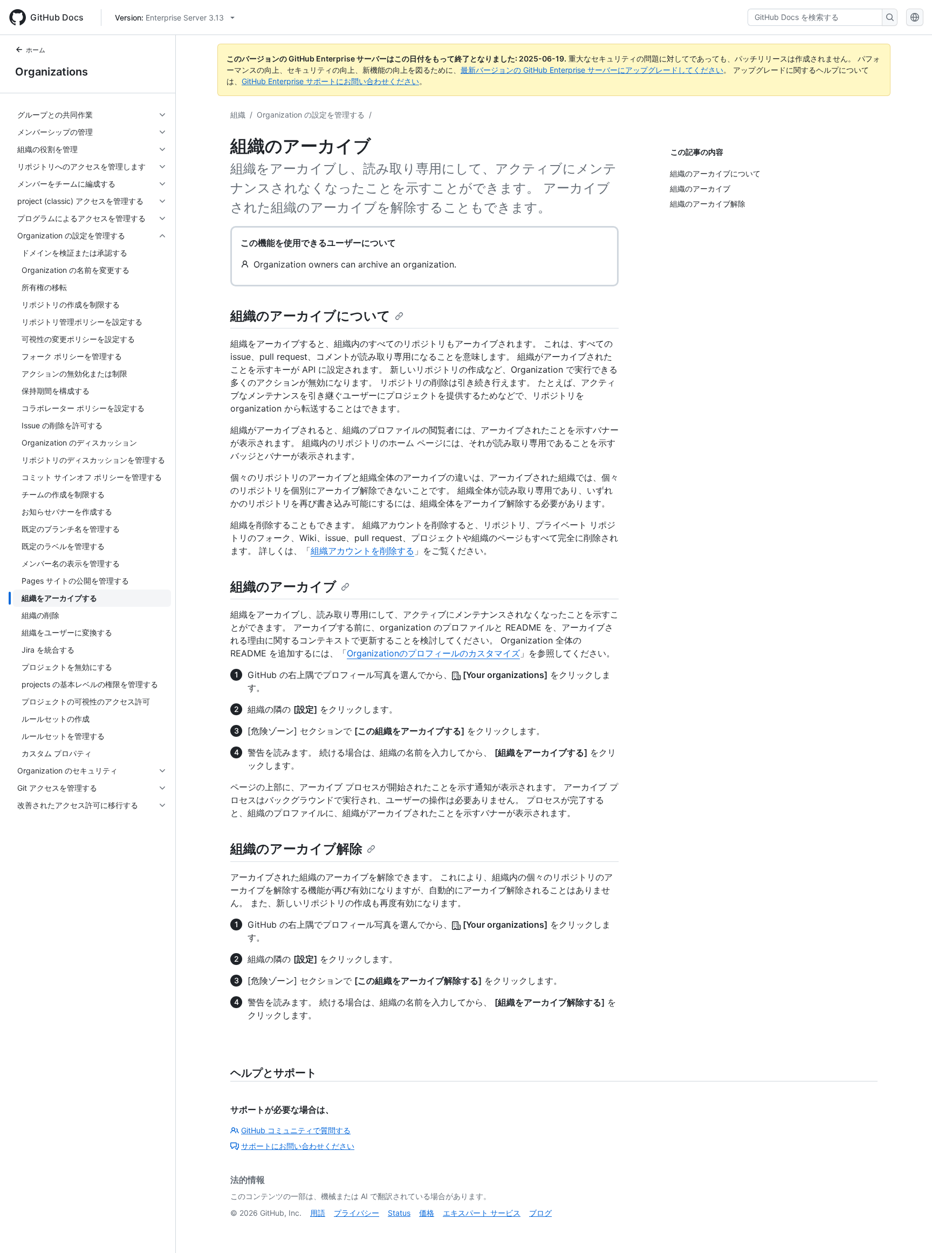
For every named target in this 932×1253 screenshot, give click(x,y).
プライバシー (356, 1212)
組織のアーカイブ (283, 586)
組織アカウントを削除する (362, 550)
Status (399, 1212)
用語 (317, 1212)
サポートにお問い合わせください (297, 1146)
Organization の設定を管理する (311, 114)
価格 (426, 1212)
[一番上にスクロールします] (908, 1229)
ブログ (540, 1212)
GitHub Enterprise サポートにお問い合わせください (330, 81)
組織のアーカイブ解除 (296, 849)
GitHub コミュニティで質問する (296, 1130)
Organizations (51, 71)
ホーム (35, 50)
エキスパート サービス (481, 1212)
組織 (237, 114)
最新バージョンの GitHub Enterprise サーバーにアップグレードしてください (592, 69)
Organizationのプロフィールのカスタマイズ (433, 653)
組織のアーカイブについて (310, 316)
